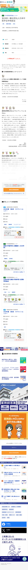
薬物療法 (5, 258)
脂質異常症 (4, 509)
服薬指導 (10, 224)
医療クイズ (11, 514)
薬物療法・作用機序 (16, 506)
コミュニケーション (17, 224)
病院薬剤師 (18, 512)
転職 (8, 517)
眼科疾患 (10, 258)
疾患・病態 (19, 514)
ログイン (14, 447)
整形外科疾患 (8, 23)
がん (9, 292)
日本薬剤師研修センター (11, 15)
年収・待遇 (4, 514)
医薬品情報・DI (5, 506)
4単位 (14, 23)
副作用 (3, 517)
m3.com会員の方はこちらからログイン (13, 193)
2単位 (5, 292)
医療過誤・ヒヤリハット (8, 512)
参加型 (5, 224)
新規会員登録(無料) (14, 189)
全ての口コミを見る (18, 272)
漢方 (3, 23)
